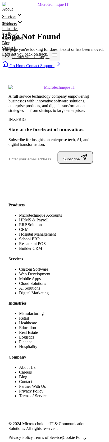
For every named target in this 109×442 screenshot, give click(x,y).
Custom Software (33, 269)
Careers (25, 372)
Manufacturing (31, 313)
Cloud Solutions (32, 283)
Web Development (34, 274)
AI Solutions (29, 288)
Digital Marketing (34, 293)
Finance (25, 342)
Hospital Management (37, 234)
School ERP (29, 239)
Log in (43, 56)
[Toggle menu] (54, 55)
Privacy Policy (31, 391)
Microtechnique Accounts (40, 215)
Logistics (26, 337)
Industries (10, 28)
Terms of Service (33, 396)
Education (27, 327)
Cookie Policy (75, 437)
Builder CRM (30, 248)
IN (10, 119)
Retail (24, 318)
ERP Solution (30, 224)
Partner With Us (32, 386)
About (7, 9)
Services (9, 16)
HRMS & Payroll (33, 220)
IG (23, 119)
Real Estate (28, 332)
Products (9, 24)
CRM (24, 229)
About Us (27, 367)
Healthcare (28, 323)
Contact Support (40, 65)
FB (18, 119)
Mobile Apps (30, 278)
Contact (25, 381)
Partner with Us (25, 56)
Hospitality (28, 346)
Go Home (17, 65)
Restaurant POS (32, 243)
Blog (6, 43)
